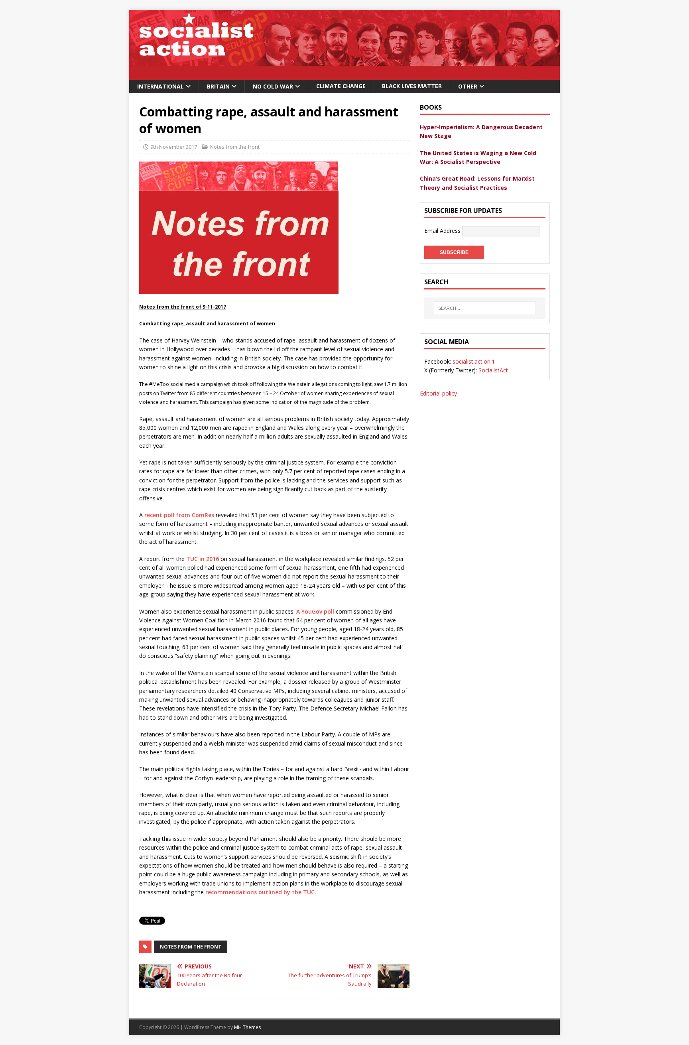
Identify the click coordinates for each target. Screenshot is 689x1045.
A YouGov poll (315, 611)
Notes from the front (235, 146)
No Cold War (273, 86)
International (160, 86)
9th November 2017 (173, 146)
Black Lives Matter (412, 86)
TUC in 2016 (202, 559)
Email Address (443, 230)
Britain (218, 86)
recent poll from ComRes (179, 515)
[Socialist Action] (344, 75)
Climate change (341, 86)
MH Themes (247, 1027)
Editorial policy (438, 393)
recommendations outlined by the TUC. (260, 892)
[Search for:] (484, 308)
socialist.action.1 (474, 361)
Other (467, 86)
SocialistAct (493, 370)
